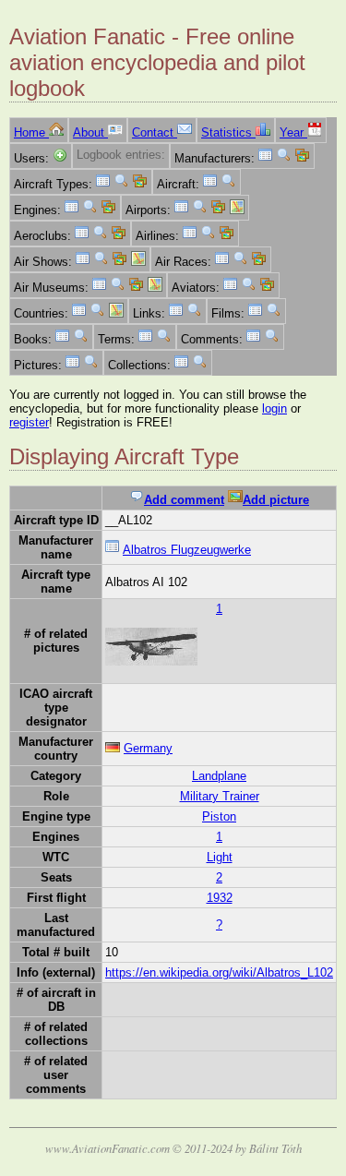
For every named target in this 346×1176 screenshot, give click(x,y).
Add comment (184, 500)
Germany (148, 748)
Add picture (276, 500)
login (274, 408)
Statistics (228, 132)
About (90, 132)
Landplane (219, 776)
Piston (219, 816)
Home (31, 132)
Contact (154, 132)
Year (293, 132)
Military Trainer (219, 796)
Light (220, 857)
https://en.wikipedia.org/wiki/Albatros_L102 (219, 972)
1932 (220, 898)
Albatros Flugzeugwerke (187, 550)
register (29, 422)
